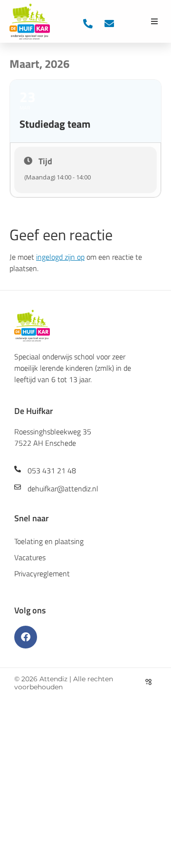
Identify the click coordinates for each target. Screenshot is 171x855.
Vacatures (30, 557)
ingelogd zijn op (60, 257)
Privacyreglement (42, 573)
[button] (154, 21)
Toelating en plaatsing (49, 541)
